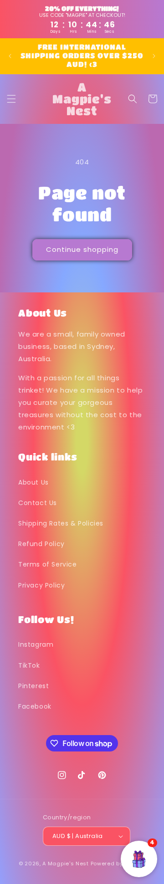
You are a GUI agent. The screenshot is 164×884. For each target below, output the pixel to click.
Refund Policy (41, 543)
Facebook (34, 706)
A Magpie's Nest (65, 863)
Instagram (35, 644)
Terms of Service (47, 564)
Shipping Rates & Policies (60, 523)
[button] (11, 99)
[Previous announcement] (10, 56)
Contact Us (37, 502)
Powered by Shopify (118, 863)
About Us (33, 482)
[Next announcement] (154, 56)
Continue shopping (82, 249)
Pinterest (33, 685)
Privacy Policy (41, 585)
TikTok (29, 665)
